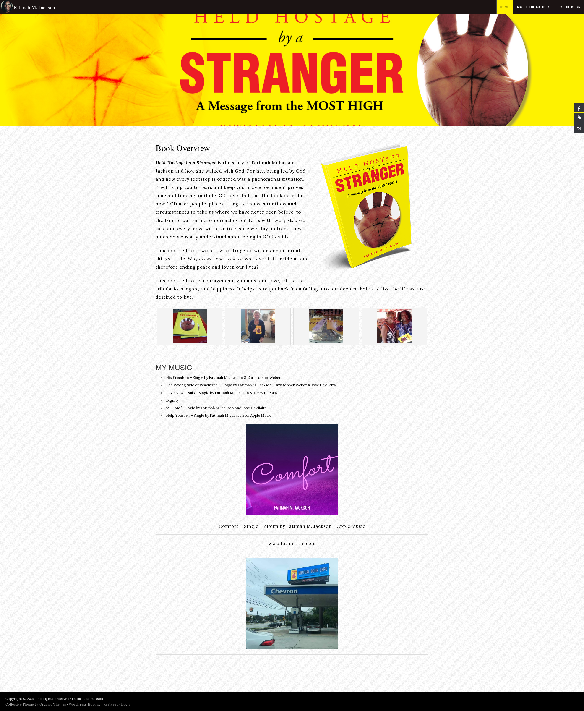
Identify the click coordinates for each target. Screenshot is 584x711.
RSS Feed (111, 704)
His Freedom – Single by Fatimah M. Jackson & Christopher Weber (223, 377)
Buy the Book (568, 6)
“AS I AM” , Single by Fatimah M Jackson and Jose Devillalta (216, 407)
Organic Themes (52, 704)
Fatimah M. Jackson (34, 7)
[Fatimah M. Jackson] (7, 7)
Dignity (172, 400)
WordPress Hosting (85, 704)
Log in (126, 704)
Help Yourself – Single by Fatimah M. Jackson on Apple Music (218, 415)
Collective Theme (19, 704)
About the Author (533, 6)
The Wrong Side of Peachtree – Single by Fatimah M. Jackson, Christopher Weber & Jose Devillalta (251, 385)
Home (504, 6)
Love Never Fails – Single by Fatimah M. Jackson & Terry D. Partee (223, 392)
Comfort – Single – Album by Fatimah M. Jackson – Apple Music (292, 526)
